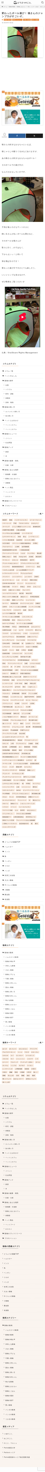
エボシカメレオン (8, 790)
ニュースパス (30, 600)
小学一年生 (18, 683)
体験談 (7, 398)
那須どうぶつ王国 (8, 820)
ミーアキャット (34, 536)
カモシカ (15, 560)
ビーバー (5, 1062)
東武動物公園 (36, 793)
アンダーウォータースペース (12, 777)
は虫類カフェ (30, 643)
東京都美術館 (21, 637)
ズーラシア (6, 526)
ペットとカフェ (11, 425)
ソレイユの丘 (21, 640)
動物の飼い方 (10, 407)
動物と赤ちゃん (11, 983)
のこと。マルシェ (31, 700)
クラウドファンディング (10, 710)
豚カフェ (38, 630)
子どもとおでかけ (26, 573)
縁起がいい (24, 596)
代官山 (14, 627)
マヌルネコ (6, 693)
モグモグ (22, 1065)
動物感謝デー (7, 817)
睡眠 (26, 683)
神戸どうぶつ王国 (29, 777)
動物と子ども (10, 974)
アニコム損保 (33, 693)
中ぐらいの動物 (11, 885)
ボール (38, 1062)
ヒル (16, 810)
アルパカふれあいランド (18, 720)
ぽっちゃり (13, 1049)
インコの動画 (10, 1030)
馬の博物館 (6, 627)
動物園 (30, 650)
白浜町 (17, 703)
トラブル (8, 389)
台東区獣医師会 (19, 817)
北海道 (31, 556)
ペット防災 (6, 600)
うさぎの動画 (10, 1035)
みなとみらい (31, 810)
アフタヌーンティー (31, 740)
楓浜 (21, 723)
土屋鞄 (32, 703)
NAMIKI (30, 780)
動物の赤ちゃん (11, 996)
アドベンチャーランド (15, 663)
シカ (18, 580)
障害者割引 (24, 560)
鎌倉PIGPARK (29, 697)
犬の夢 (28, 707)
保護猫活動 (14, 603)
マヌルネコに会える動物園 (29, 670)
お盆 (18, 787)
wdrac (19, 790)
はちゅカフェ (35, 627)
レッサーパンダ (8, 683)
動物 (10, 520)
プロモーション (11, 505)
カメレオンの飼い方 (12, 411)
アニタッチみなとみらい (10, 563)
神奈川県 (29, 593)
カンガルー (19, 1055)
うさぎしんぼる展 (8, 570)
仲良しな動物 (10, 966)
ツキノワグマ (7, 610)
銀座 (20, 750)
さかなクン (35, 523)
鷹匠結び (23, 717)
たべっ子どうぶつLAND (10, 657)
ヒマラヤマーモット (9, 536)
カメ (12, 1055)
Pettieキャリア (9, 1452)
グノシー (20, 583)
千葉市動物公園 (8, 707)
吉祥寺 (5, 606)
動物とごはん (10, 1009)
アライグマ (36, 723)
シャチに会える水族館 (21, 763)
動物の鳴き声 (10, 961)
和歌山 (22, 586)
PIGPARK (6, 680)
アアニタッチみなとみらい (20, 793)
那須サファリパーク (30, 677)
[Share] (17, 136)
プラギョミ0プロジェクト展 (30, 563)
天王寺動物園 (7, 713)
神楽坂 (20, 740)
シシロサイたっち (16, 697)
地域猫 (27, 1069)
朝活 (38, 566)
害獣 (36, 743)
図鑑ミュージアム (18, 600)
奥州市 (22, 810)
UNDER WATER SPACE (11, 753)
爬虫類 (39, 553)
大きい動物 (9, 880)
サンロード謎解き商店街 (28, 757)
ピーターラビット (35, 520)
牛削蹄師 (5, 720)
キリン (16, 723)
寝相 (16, 1072)
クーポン (25, 580)
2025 (4, 590)
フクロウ (5, 633)
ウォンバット (22, 800)
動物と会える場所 (11, 469)
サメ (12, 1059)
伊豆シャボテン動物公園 (10, 596)
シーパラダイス (27, 533)
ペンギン (8, 861)
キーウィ (5, 603)
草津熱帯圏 (6, 750)
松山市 (5, 650)
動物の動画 (7, 20)
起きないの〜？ (19, 1079)
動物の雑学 (9, 380)
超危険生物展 (34, 763)
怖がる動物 (9, 1000)
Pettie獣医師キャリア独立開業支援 (17, 1457)
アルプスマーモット (9, 1052)
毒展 (17, 650)
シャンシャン (26, 787)
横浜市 (20, 613)
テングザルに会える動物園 (11, 533)
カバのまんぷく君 (18, 773)
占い (20, 747)
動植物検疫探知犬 (18, 566)
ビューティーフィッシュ (31, 790)
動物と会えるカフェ (12, 478)
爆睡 (4, 1075)
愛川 (36, 823)
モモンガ (5, 743)
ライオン (30, 1065)
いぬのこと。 (32, 687)
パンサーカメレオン (21, 520)
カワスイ (34, 660)
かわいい (5, 673)
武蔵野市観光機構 (8, 530)
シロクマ (25, 703)
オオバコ (5, 803)
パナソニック (7, 523)
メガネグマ (17, 610)
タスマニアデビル (8, 637)
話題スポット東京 (14, 590)
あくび (5, 1049)
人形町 (17, 546)
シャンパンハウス (8, 787)
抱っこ (36, 1072)
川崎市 (36, 576)
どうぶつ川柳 (26, 713)
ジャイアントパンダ (17, 700)
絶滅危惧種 (6, 653)
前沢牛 (32, 560)
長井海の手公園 (26, 657)
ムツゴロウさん (16, 633)
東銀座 (14, 750)
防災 (13, 620)
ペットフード (10, 492)
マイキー (15, 586)
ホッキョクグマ (8, 687)
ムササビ (29, 760)
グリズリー (6, 576)
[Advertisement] (22, 74)
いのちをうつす (17, 653)
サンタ (11, 797)
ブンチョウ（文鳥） (29, 667)
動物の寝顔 (9, 1013)
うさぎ (23, 553)
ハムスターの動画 (11, 957)
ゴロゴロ (5, 1059)
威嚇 (10, 1072)
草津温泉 (22, 770)
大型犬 (33, 1069)
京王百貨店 (6, 543)
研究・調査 (9, 394)
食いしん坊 (6, 1082)
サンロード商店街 (19, 780)
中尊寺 (35, 543)
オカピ (5, 797)
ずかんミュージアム (24, 620)
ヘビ (15, 630)
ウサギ (7, 866)
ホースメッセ (33, 717)
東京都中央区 (33, 720)
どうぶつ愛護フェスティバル (21, 526)
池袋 (24, 610)
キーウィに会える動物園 (24, 623)
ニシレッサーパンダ (9, 827)
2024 (29, 586)
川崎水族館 (15, 643)
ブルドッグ (14, 1062)
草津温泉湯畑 (34, 596)
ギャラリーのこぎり (26, 603)
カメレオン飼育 (30, 540)
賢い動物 (8, 1022)
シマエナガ (6, 647)
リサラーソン (30, 566)
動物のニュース (11, 434)
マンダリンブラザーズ (10, 770)
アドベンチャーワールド (10, 553)
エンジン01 (28, 653)
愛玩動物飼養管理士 (9, 740)
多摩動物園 (15, 693)
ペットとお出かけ (11, 420)
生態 (7, 385)
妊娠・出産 (9, 465)
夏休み (35, 787)
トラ (36, 1059)
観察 (33, 1075)
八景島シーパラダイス (10, 823)
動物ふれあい (7, 556)
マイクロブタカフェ (9, 660)
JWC (16, 670)
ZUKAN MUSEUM (9, 583)
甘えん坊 (11, 1075)
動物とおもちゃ (17, 20)
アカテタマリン (8, 546)
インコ (11, 650)
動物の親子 (9, 1017)
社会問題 (8, 442)
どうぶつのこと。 (8, 813)
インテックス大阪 (34, 606)
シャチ (28, 723)
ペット (5, 767)
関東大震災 (33, 580)
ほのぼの (5, 730)
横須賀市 (38, 556)
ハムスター (9, 846)
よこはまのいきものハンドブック (13, 737)
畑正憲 (21, 593)
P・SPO (17, 667)
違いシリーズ (7, 723)
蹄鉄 (13, 680)
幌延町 (5, 520)
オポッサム (35, 1052)
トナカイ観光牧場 (8, 540)
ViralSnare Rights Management (23, 352)
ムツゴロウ (28, 576)
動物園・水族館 (11, 474)
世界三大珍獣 (10, 875)
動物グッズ (9, 447)
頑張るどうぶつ (31, 1079)
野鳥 (4, 663)
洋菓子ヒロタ (24, 730)
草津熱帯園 (6, 620)
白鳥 (17, 1075)
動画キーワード (9, 1042)
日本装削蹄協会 (21, 797)
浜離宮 (38, 603)
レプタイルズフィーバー (10, 573)
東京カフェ (36, 800)
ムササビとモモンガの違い (11, 783)
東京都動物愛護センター (10, 757)
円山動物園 (14, 730)
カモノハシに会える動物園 (17, 606)
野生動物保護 (37, 727)
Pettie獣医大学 (9, 1448)
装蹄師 (39, 697)
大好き (5, 1072)
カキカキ (5, 1055)
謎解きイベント (34, 797)
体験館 (7, 483)
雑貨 (7, 452)
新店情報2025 (24, 823)
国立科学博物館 (8, 670)
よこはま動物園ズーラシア (25, 570)
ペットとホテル (11, 429)
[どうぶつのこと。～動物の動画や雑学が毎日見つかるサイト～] (22, 2)
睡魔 (23, 1075)
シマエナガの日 (35, 663)
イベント (8, 438)
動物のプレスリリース (13, 501)
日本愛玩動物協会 (23, 660)
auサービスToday (8, 623)
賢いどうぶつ (7, 1079)
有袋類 (7, 899)
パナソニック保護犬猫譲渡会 (21, 543)
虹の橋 (5, 747)
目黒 (26, 663)
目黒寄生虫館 (7, 630)
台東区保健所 (7, 780)
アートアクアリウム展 (10, 733)
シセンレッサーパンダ (27, 803)
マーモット (6, 560)
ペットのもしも (11, 376)
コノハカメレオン (24, 807)
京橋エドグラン (32, 637)
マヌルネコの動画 (26, 710)
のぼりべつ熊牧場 (31, 647)
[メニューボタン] (2, 2)
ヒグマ (21, 630)
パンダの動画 (10, 1026)
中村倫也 (5, 697)
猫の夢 (28, 727)
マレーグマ (26, 590)
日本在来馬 (6, 643)
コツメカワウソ (17, 576)
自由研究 (19, 540)
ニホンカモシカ (27, 616)
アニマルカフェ (21, 743)
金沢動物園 (25, 546)
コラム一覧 (9, 371)
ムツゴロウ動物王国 (9, 613)
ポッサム (5, 1065)
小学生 (24, 650)
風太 (24, 687)
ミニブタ (13, 1065)
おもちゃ (8, 496)
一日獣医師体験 (24, 550)
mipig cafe (22, 556)
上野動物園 (13, 747)
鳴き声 (31, 610)
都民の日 (16, 713)
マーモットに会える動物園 (11, 616)
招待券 (24, 693)
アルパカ (5, 700)
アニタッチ (6, 773)
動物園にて (14, 673)
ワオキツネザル (24, 523)
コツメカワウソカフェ (10, 593)
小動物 (7, 889)
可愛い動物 (27, 20)
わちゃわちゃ (23, 1049)
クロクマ (5, 667)
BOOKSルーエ (30, 817)
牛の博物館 (6, 793)
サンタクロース (30, 583)
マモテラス (6, 727)
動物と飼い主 (10, 991)
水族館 (31, 743)
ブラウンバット (8, 703)
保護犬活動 (6, 586)
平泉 (15, 523)
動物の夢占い (7, 690)
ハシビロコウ (34, 633)
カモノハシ (36, 586)
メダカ (25, 633)
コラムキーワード (10, 513)
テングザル (31, 553)
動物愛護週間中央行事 (10, 550)
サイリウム (36, 783)
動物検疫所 (36, 526)
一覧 (40, 513)
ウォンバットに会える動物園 (26, 820)
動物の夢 (19, 767)
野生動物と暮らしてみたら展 (12, 677)
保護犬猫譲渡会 (25, 673)
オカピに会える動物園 (24, 813)
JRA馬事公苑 (26, 753)
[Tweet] (34, 136)
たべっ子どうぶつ (8, 640)
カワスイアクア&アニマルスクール (28, 680)
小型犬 (29, 1072)
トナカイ (5, 807)
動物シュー (31, 770)
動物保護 (27, 747)
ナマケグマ (29, 630)
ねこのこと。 (19, 707)
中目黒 (35, 747)
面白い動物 (35, 20)
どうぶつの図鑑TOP (12, 842)
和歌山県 (33, 683)
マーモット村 (7, 763)
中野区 (28, 783)
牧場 (15, 556)
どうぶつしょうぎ (18, 727)
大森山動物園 (21, 530)
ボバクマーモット (8, 580)
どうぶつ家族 (28, 750)
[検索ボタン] (42, 2)
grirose (17, 687)
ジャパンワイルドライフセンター (24, 690)
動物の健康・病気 (11, 460)
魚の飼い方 (9, 416)
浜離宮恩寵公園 (24, 627)
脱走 (28, 1075)
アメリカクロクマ (18, 647)
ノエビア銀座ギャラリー (10, 717)
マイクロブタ (32, 640)
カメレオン (28, 767)
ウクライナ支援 (8, 810)
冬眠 (19, 536)
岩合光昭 (22, 733)
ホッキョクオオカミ (9, 800)
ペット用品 (9, 487)
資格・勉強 (9, 402)
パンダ (11, 767)
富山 (24, 536)
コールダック (30, 1055)
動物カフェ (14, 803)
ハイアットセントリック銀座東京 (13, 760)
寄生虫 (39, 643)
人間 (12, 743)
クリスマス (6, 566)
